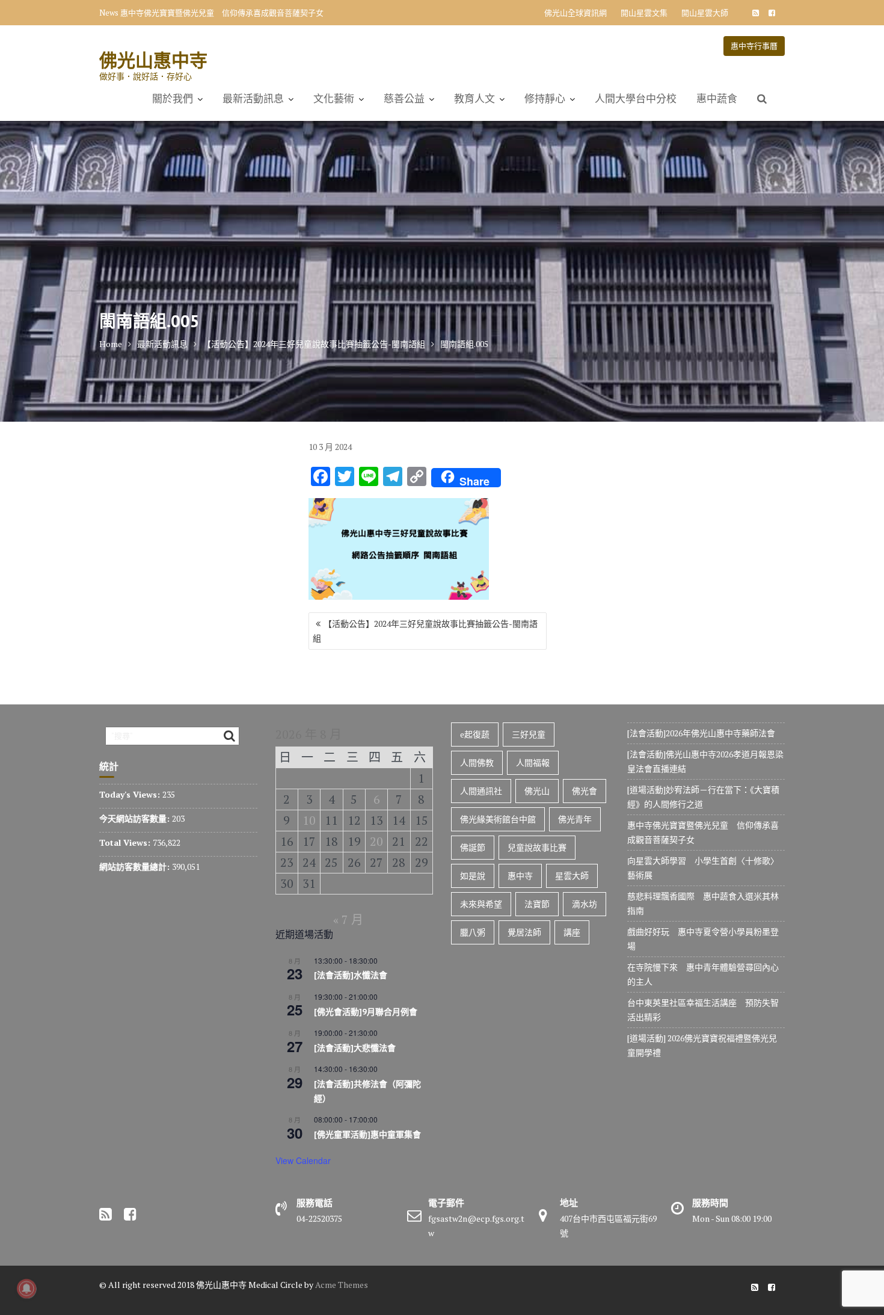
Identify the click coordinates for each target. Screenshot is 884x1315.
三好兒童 (528, 734)
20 (376, 841)
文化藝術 (333, 98)
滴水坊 (584, 904)
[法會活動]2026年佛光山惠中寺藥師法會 (701, 733)
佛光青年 (575, 819)
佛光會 (584, 790)
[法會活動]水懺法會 (350, 975)
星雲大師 (572, 875)
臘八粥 (472, 932)
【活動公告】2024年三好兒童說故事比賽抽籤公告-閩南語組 (425, 631)
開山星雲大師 (704, 12)
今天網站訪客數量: (135, 818)
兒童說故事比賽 (537, 847)
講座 (571, 932)
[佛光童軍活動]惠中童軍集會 (367, 1134)
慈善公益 (404, 98)
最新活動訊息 (253, 98)
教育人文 (474, 98)
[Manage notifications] (26, 1288)
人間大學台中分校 (636, 98)
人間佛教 (477, 762)
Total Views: (126, 842)
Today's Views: (130, 794)
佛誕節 (472, 847)
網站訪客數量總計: (135, 866)
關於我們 (172, 98)
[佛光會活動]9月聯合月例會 (365, 1011)
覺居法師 (524, 932)
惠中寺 (520, 875)
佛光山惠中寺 (153, 60)
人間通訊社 (481, 790)
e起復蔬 (475, 734)
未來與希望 (481, 904)
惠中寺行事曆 (754, 45)
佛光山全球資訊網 (575, 12)
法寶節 (537, 904)
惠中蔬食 (716, 98)
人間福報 (533, 762)
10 (309, 820)
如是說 (472, 875)
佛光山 (537, 790)
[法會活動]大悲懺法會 (355, 1047)
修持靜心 (544, 98)
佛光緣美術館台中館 (498, 819)
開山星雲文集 (644, 12)
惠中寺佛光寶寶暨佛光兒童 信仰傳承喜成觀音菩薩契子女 (222, 12)
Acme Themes (341, 1284)
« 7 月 (348, 919)
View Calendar (303, 1160)
